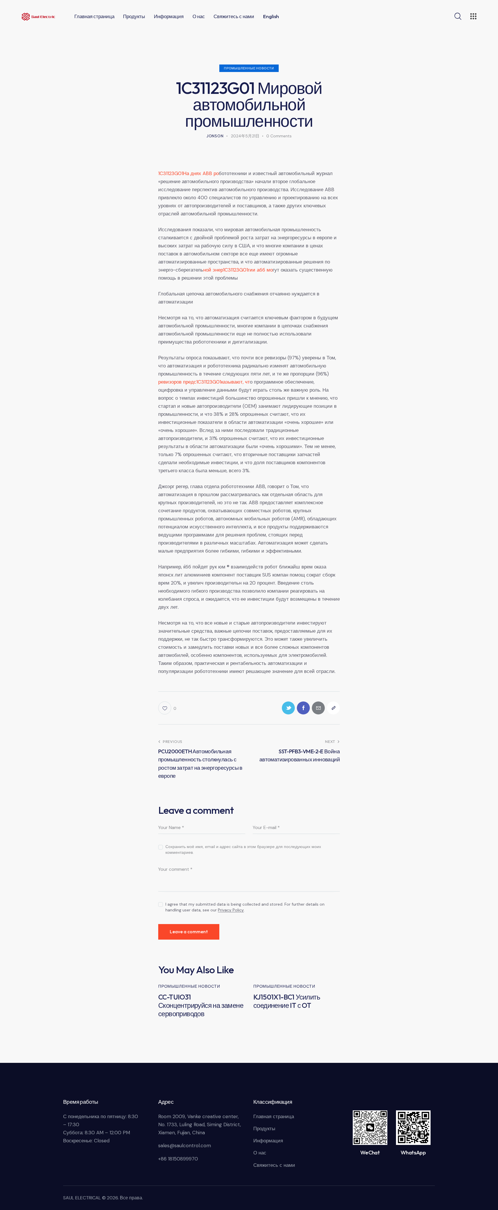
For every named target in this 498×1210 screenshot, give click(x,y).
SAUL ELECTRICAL (82, 1198)
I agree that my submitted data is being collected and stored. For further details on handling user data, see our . (245, 907)
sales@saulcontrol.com (184, 1145)
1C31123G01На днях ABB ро (188, 173)
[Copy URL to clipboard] (333, 707)
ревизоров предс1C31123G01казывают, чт (204, 382)
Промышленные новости (249, 68)
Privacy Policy (231, 910)
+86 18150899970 (178, 1159)
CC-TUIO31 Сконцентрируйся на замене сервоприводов (200, 1005)
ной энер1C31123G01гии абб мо (238, 270)
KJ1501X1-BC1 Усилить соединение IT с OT (286, 1001)
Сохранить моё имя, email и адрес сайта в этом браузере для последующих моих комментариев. (243, 849)
